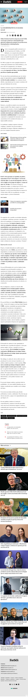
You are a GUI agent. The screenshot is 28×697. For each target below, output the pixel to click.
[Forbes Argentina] (7, 2)
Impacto (4, 418)
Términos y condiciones (10, 679)
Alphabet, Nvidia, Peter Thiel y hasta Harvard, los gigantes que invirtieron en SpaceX (14, 622)
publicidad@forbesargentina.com (10, 665)
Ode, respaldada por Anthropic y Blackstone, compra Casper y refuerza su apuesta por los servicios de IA (14, 545)
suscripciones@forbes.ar (10, 671)
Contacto (12, 677)
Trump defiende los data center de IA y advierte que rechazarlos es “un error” (12, 468)
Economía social (12, 415)
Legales (17, 679)
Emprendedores (22, 415)
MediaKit (2, 677)
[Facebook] (12, 35)
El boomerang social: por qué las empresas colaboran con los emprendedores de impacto (18, 139)
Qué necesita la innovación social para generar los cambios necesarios (18, 146)
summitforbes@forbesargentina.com (10, 669)
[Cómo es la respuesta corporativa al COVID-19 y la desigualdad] (4, 203)
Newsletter (8, 677)
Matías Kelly (3, 32)
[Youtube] (16, 684)
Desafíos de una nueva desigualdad (15, 209)
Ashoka (3, 415)
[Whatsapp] (7, 35)
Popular (7, 424)
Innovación (11, 418)
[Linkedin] (20, 35)
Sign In (25, 1)
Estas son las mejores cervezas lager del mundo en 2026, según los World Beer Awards (15, 432)
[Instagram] (14, 684)
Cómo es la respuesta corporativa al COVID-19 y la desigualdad (18, 202)
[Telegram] (18, 35)
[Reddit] (15, 35)
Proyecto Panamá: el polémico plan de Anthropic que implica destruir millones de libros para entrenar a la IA (13, 648)
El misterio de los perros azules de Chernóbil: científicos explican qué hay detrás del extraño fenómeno (14, 519)
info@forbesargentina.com (8, 667)
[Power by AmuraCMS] (14, 688)
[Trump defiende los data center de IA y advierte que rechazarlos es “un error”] (14, 457)
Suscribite (20, 1)
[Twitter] (10, 35)
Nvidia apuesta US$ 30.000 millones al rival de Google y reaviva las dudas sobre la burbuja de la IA (14, 493)
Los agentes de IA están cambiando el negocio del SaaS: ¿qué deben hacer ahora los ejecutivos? (14, 597)
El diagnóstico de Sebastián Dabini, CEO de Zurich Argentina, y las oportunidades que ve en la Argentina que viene (14, 427)
